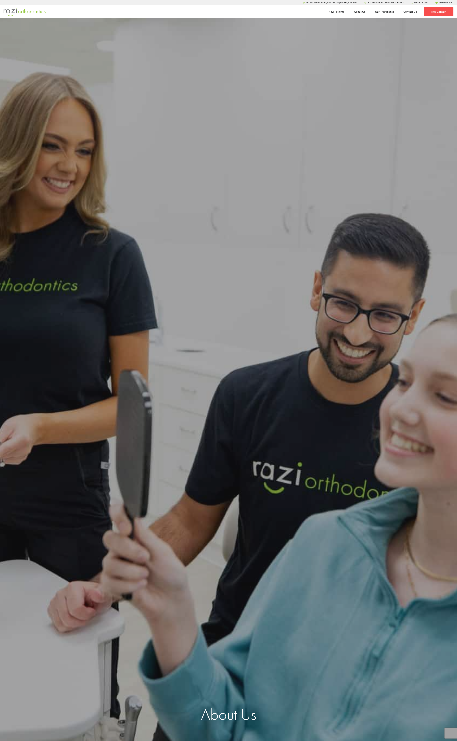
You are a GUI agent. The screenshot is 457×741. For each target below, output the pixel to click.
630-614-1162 (421, 2)
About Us (359, 12)
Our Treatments (384, 12)
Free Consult (438, 12)
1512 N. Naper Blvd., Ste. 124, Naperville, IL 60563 (331, 2)
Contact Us (410, 12)
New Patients (336, 12)
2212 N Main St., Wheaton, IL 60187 (386, 2)
